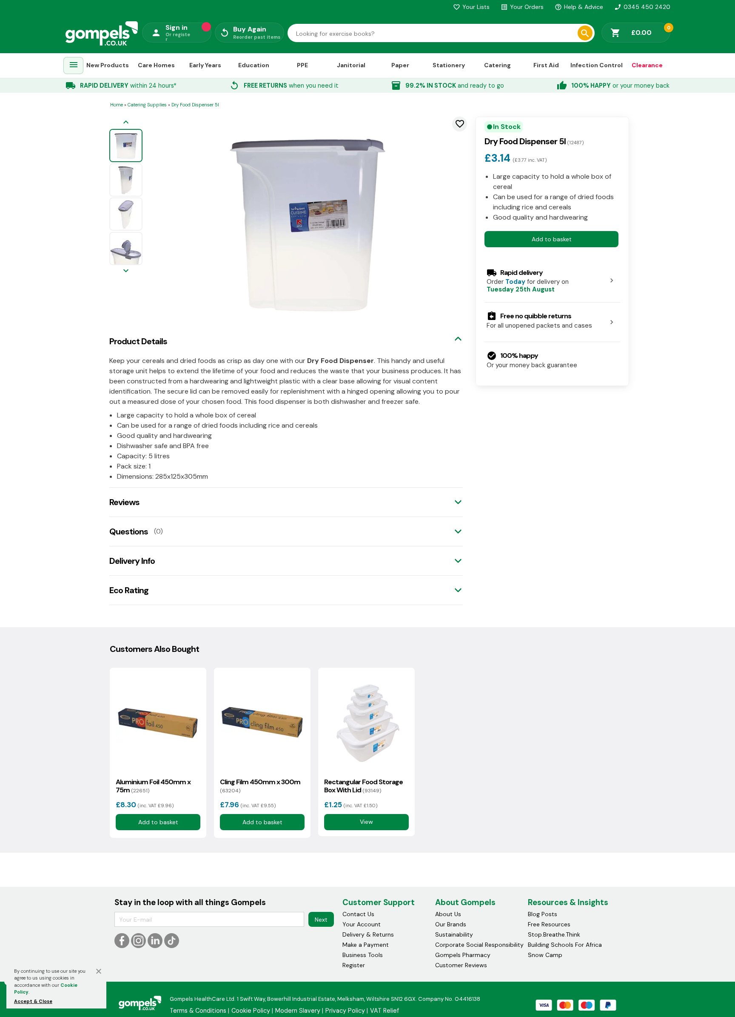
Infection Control (596, 65)
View (366, 822)
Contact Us (358, 914)
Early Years (205, 65)
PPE (302, 65)
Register (353, 965)
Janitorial (351, 65)
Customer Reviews (461, 965)
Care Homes (156, 65)
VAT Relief (384, 1010)
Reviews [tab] (124, 502)
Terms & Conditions (198, 1010)
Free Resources (549, 924)
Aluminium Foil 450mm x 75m (153, 786)
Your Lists (471, 7)
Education (253, 65)
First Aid (546, 65)
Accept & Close (33, 1001)
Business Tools (362, 955)
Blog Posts (542, 914)
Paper (400, 65)
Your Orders (522, 7)
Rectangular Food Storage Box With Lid (363, 786)
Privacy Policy (345, 1010)
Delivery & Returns (368, 934)
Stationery (449, 65)
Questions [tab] (128, 531)
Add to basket (552, 239)
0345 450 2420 (642, 7)
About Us (448, 914)
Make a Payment (365, 944)
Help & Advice (579, 7)
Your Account (361, 924)
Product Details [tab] (138, 341)
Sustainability (454, 934)
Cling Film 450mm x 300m (260, 786)
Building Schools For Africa (565, 944)
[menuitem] (73, 65)
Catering (497, 65)
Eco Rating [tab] (128, 590)
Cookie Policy (250, 1010)
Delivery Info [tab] (132, 560)
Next (321, 919)
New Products (107, 65)
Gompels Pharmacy (462, 955)
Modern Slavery (297, 1010)
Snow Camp (545, 955)
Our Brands (450, 924)
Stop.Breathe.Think (554, 934)
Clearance (647, 65)
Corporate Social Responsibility (479, 944)
